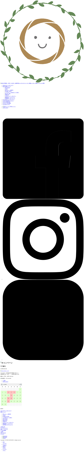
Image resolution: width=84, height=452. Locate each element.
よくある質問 (3, 430)
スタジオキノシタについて (5, 410)
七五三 (6, 88)
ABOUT (8, 85)
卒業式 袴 (7, 94)
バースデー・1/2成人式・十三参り (12, 92)
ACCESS (6, 104)
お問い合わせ (5, 107)
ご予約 (4, 380)
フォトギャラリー (4, 428)
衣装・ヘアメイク (4, 429)
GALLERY (8, 99)
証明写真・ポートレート (10, 98)
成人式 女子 (7, 87)
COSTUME (8, 100)
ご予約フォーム (12, 106)
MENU (7, 86)
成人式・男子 (8, 93)
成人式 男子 (5, 420)
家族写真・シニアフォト (10, 97)
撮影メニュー (3, 411)
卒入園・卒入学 (8, 91)
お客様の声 (2, 426)
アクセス (2, 434)
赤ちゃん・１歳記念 (9, 90)
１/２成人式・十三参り (7, 417)
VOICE (6, 102)
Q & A (7, 103)
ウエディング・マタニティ (10, 96)
